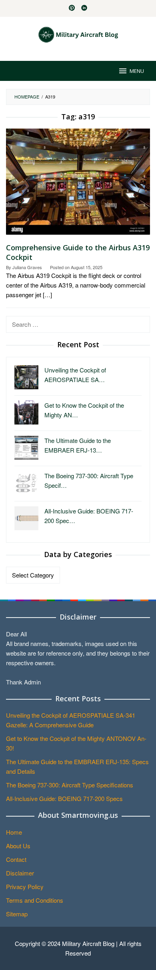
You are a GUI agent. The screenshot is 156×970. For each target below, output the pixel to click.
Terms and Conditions (34, 900)
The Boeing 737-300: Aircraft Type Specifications (69, 785)
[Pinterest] (72, 8)
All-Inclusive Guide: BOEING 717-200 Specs (64, 798)
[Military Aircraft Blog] (78, 34)
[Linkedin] (84, 8)
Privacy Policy (25, 886)
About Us (18, 845)
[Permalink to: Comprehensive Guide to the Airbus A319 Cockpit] (78, 184)
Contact (16, 859)
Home (14, 832)
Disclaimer (20, 873)
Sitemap (17, 914)
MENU (137, 70)
